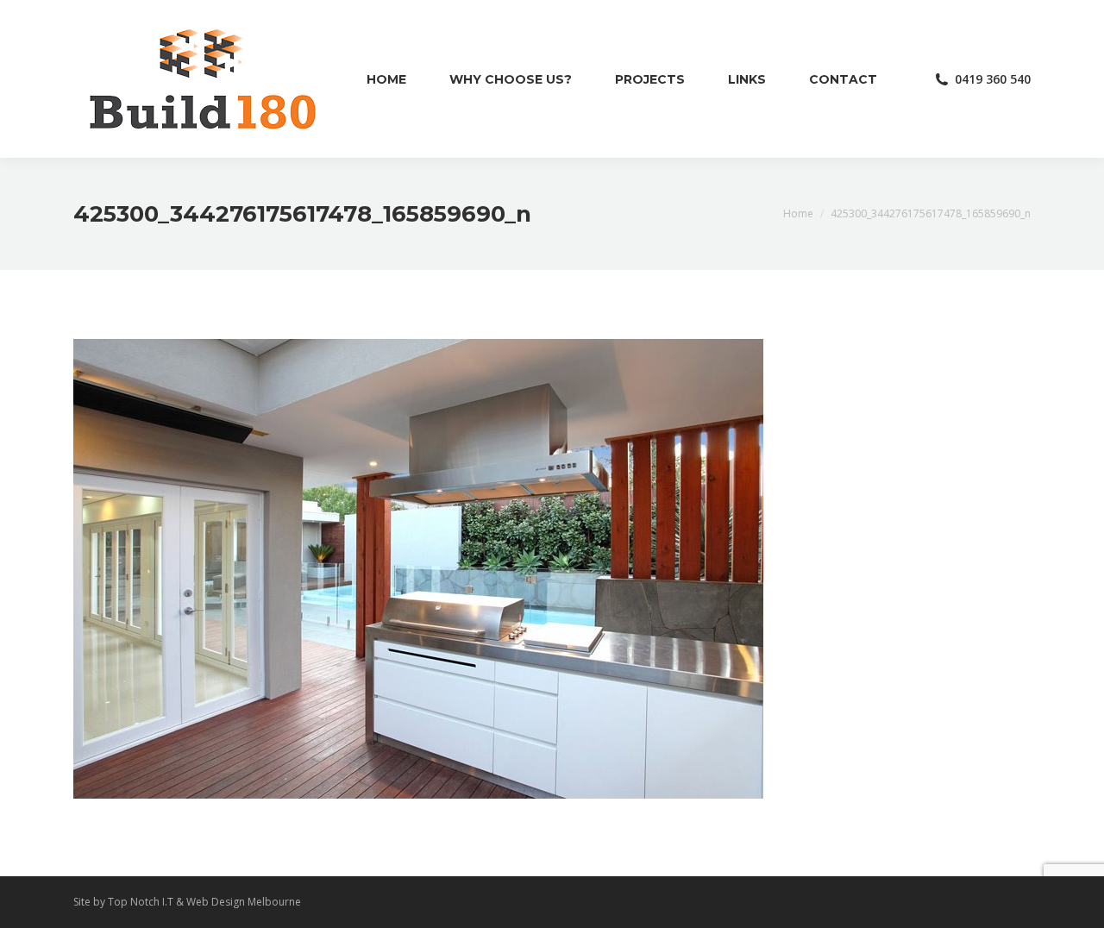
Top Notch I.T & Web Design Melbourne (204, 901)
